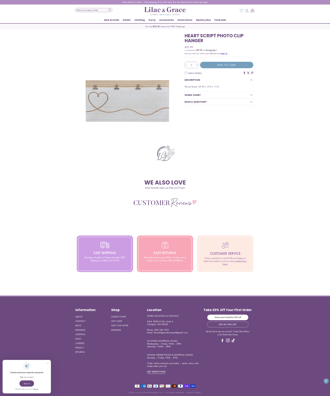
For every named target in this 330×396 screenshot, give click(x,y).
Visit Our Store (119, 325)
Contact (80, 321)
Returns (80, 352)
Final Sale (220, 19)
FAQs (78, 338)
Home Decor (185, 19)
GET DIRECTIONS (156, 371)
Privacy (79, 347)
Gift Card (116, 321)
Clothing (139, 19)
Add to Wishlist (194, 73)
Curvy (152, 19)
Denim (127, 19)
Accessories (166, 19)
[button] (253, 10)
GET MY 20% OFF (228, 324)
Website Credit (194, 393)
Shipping (80, 334)
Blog (78, 325)
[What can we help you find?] (110, 10)
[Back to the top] (326, 381)
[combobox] (93, 10)
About (79, 316)
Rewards (80, 330)
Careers (80, 343)
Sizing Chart (118, 316)
